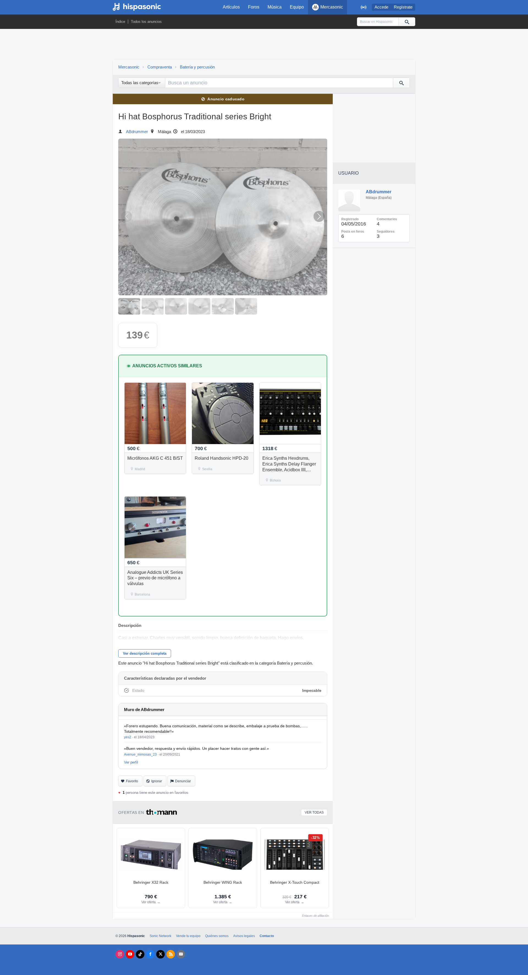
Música (275, 7)
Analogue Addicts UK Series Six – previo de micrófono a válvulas (155, 578)
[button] (319, 216)
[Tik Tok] (140, 954)
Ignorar (156, 781)
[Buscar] (406, 22)
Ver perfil (131, 762)
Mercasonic (331, 7)
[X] (160, 954)
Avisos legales (244, 936)
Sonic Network (160, 936)
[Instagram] (120, 954)
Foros (253, 7)
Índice (120, 22)
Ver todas (314, 812)
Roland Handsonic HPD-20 (221, 458)
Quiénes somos (217, 936)
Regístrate (403, 7)
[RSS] (170, 954)
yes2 (127, 737)
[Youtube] (130, 954)
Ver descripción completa (144, 653)
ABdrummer (137, 132)
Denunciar (183, 781)
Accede (381, 7)
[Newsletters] (181, 954)
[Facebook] (150, 954)
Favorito (132, 781)
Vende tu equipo (188, 936)
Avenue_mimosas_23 (140, 754)
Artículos (231, 7)
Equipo (297, 7)
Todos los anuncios (146, 22)
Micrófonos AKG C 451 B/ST (155, 458)
